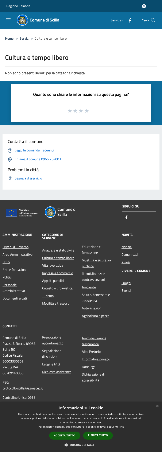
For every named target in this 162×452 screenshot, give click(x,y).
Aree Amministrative (17, 254)
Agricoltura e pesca (95, 315)
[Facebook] (128, 20)
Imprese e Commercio (57, 272)
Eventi (126, 290)
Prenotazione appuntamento (52, 340)
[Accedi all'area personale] (144, 6)
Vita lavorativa (52, 265)
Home (9, 38)
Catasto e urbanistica (57, 288)
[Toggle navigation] (8, 19)
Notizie (127, 246)
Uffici (6, 262)
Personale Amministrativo (14, 287)
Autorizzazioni (92, 308)
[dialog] (81, 427)
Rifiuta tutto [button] (98, 435)
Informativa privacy (96, 359)
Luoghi (126, 282)
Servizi (24, 38)
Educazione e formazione (91, 249)
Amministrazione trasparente (94, 341)
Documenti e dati (15, 298)
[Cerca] (153, 20)
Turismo (48, 295)
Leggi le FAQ (51, 364)
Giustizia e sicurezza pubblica (96, 263)
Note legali (89, 366)
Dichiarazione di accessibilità (93, 377)
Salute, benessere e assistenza (96, 297)
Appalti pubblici (53, 280)
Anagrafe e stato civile (58, 250)
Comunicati (130, 254)
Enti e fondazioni (15, 269)
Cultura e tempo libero (58, 257)
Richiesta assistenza (56, 371)
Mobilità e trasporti (56, 303)
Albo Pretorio (91, 351)
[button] (81, 445)
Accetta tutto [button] (64, 435)
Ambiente (89, 287)
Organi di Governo (15, 246)
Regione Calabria (18, 5)
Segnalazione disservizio (51, 353)
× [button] (157, 406)
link (121, 426)
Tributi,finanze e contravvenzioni (93, 276)
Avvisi (126, 262)
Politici (7, 277)
